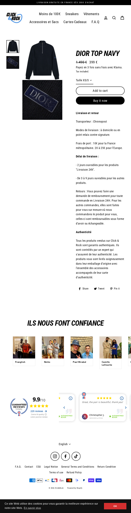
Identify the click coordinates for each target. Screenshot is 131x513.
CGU (38, 466)
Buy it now (100, 101)
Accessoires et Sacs (44, 22)
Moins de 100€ (50, 14)
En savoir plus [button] (32, 508)
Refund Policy (74, 472)
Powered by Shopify (74, 488)
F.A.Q (95, 22)
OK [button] (115, 506)
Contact (29, 466)
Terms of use (56, 472)
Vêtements (91, 14)
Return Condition (106, 466)
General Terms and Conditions (77, 466)
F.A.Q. (18, 466)
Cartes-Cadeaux (75, 22)
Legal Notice (51, 466)
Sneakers (72, 14)
